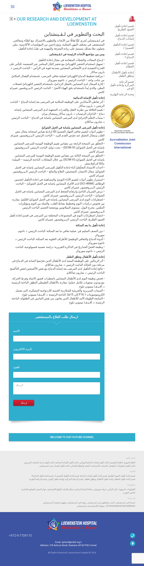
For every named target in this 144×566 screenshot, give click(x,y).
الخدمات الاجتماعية (99, 466)
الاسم (16, 330)
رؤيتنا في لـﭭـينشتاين (77, 502)
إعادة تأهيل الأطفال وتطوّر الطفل (123, 74)
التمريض (28, 462)
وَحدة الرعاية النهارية (122, 94)
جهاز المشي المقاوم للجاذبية (33, 489)
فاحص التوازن (129, 492)
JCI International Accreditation (120, 506)
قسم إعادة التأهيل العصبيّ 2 (123, 46)
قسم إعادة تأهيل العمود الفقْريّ (124, 27)
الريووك (122, 489)
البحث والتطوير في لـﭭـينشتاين (101, 502)
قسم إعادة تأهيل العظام (124, 64)
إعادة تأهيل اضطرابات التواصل (122, 466)
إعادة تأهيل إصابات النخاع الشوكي (94, 462)
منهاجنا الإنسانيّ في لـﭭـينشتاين (90, 506)
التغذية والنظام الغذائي (80, 466)
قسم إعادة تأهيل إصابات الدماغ (124, 37)
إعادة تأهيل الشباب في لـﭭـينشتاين (54, 466)
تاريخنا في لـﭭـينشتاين (125, 502)
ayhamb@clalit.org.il (71, 542)
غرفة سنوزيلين (99, 489)
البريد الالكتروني (22, 349)
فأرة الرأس (112, 489)
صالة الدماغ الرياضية (83, 489)
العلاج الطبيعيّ (116, 462)
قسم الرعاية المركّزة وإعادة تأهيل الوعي (122, 85)
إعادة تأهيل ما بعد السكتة (43, 462)
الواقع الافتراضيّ (54, 489)
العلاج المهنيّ (129, 462)
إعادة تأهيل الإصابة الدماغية (66, 462)
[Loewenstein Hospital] (72, 524)
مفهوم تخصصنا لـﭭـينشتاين (55, 502)
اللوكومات (130, 489)
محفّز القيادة (68, 489)
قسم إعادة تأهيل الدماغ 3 (124, 55)
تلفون (16, 367)
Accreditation (122, 143)
